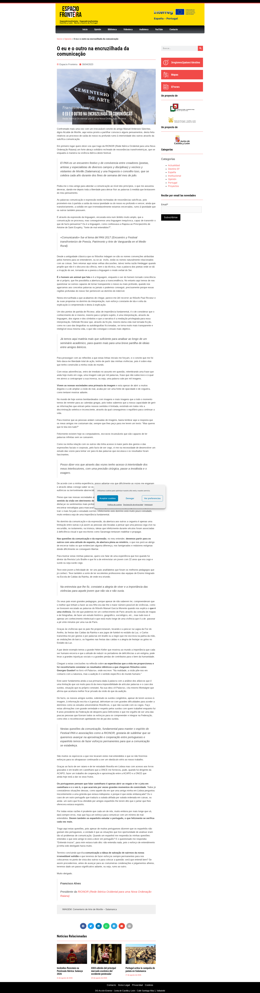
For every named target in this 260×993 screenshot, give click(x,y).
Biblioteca (112, 29)
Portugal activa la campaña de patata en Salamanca (140, 969)
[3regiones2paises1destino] (166, 62)
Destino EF (174, 169)
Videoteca (128, 29)
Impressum (148, 505)
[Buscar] (200, 48)
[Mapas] (166, 74)
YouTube (159, 29)
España (172, 172)
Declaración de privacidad (133, 505)
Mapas (174, 74)
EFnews (175, 86)
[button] (83, 926)
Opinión (97, 29)
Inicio (84, 29)
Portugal (172, 182)
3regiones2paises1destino (185, 62)
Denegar (130, 498)
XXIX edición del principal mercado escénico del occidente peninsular (103, 971)
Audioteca (143, 29)
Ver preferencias (152, 498)
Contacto (174, 29)
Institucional (174, 175)
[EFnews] (166, 87)
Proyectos (173, 186)
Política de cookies (115, 505)
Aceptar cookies (108, 498)
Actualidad (174, 165)
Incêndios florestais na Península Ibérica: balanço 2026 (70, 971)
